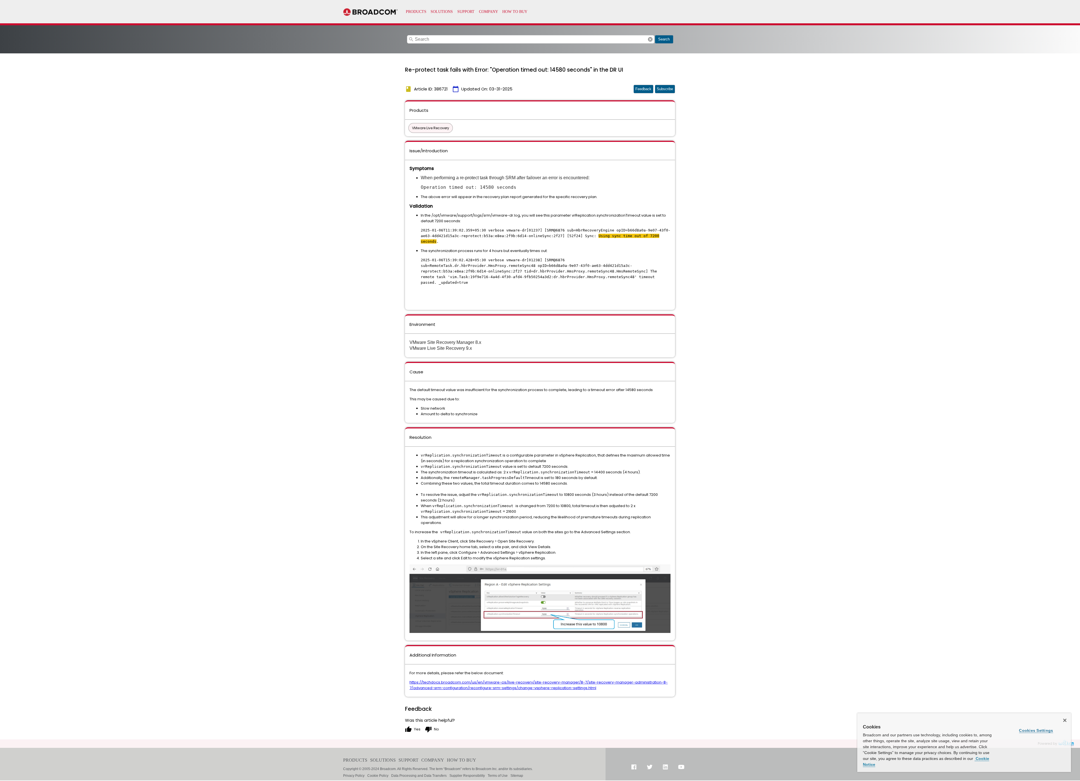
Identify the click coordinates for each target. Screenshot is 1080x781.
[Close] (1064, 720)
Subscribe (665, 89)
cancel (650, 39)
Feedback (643, 89)
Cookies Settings (1036, 730)
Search (664, 39)
